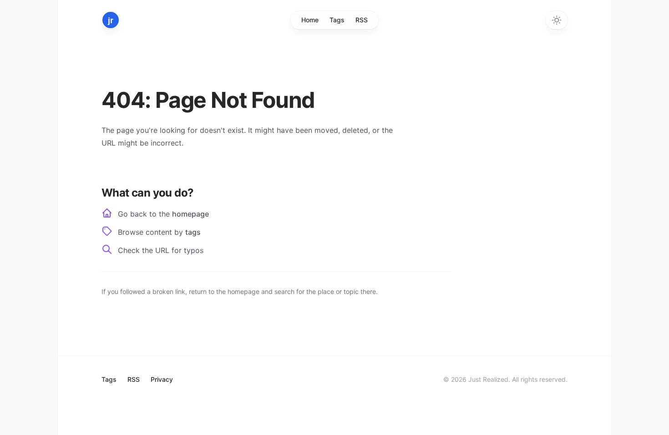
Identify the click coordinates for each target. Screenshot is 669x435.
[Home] (110, 20)
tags (193, 232)
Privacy (162, 379)
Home (310, 20)
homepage (190, 213)
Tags (337, 20)
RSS (361, 20)
